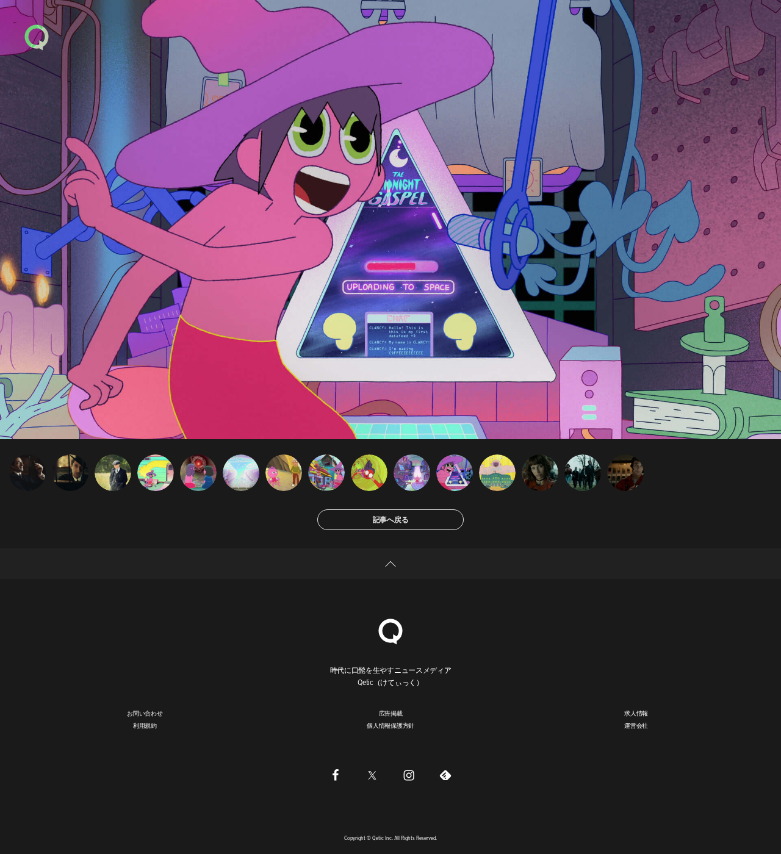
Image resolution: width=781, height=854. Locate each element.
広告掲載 (391, 713)
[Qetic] (36, 36)
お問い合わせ (145, 713)
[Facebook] (335, 775)
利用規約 (145, 725)
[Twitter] (372, 775)
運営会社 (636, 725)
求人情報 (636, 713)
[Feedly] (445, 775)
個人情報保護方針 (390, 725)
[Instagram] (408, 775)
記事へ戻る (391, 519)
